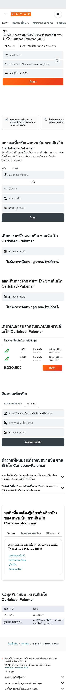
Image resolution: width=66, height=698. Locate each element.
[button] (5, 14)
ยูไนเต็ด (12, 564)
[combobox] (36, 188)
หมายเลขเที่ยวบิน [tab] (13, 403)
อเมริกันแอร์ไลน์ (17, 555)
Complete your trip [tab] (30, 533)
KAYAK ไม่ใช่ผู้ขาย (15, 677)
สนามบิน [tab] (31, 403)
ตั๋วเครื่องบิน (13, 644)
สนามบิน (25, 644)
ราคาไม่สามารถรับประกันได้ (16, 668)
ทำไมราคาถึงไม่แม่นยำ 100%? (22, 688)
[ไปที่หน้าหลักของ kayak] (21, 14)
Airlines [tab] (11, 533)
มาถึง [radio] (4, 168)
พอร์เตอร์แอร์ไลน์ (17, 560)
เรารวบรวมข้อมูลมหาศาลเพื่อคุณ (23, 683)
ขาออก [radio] (15, 168)
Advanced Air (15, 569)
